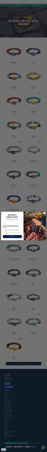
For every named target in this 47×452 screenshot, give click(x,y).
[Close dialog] (44, 213)
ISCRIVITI (12, 236)
